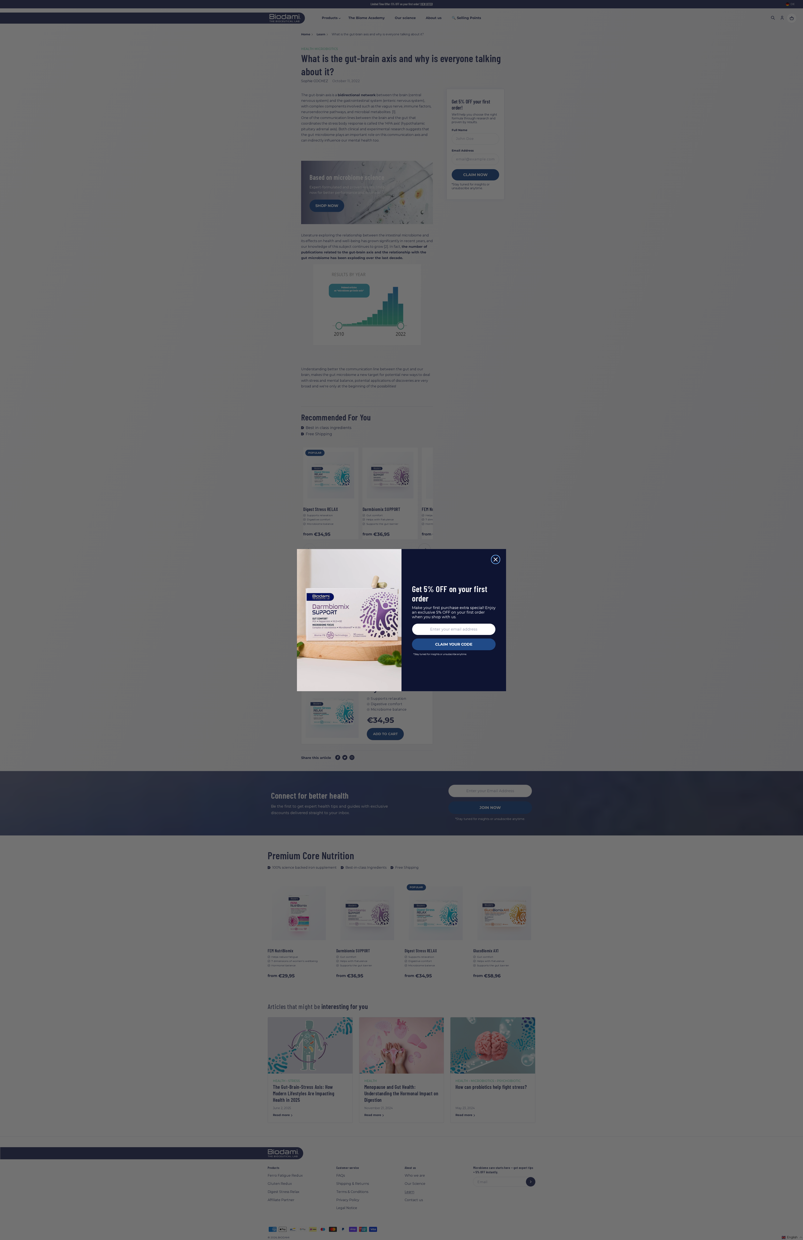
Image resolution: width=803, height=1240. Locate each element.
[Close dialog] (495, 559)
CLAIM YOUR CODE (453, 644)
